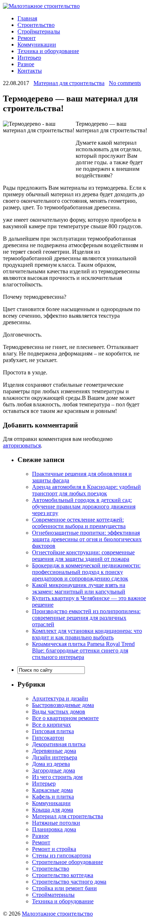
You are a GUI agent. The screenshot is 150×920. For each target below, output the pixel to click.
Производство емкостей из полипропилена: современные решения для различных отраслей (86, 617)
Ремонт (26, 38)
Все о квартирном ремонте (65, 718)
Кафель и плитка (53, 797)
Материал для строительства (68, 83)
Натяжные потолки (56, 823)
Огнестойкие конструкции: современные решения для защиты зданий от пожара (83, 555)
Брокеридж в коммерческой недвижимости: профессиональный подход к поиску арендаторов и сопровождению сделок (86, 572)
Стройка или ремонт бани (64, 888)
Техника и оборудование (48, 51)
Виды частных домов (58, 711)
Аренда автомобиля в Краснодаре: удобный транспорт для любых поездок (86, 490)
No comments (125, 83)
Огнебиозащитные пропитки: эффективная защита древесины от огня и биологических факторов (87, 539)
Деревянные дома (54, 751)
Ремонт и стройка (54, 849)
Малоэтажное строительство (57, 914)
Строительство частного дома (69, 882)
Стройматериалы (38, 31)
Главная (27, 18)
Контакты (29, 71)
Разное (25, 64)
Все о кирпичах (51, 725)
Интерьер (29, 58)
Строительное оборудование (67, 862)
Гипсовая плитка (53, 731)
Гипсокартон (48, 738)
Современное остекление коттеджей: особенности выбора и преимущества (79, 523)
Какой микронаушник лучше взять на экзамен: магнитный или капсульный (78, 588)
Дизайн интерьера (54, 757)
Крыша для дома (52, 810)
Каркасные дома (52, 790)
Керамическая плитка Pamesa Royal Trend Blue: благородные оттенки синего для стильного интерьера (83, 650)
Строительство (36, 25)
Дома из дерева (51, 764)
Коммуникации (36, 44)
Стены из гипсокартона (61, 855)
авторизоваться (22, 445)
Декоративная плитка (59, 744)
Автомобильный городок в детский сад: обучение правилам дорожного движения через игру (83, 506)
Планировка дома (54, 829)
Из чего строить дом (57, 777)
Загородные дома (53, 770)
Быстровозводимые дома (63, 705)
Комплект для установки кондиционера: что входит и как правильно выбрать (87, 634)
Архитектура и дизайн (60, 698)
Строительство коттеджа (62, 875)
